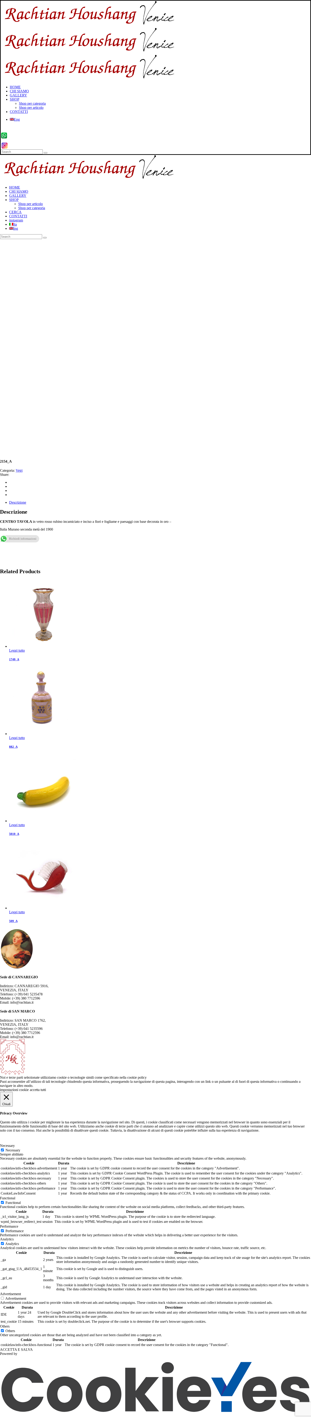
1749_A (14, 659)
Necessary (12, 1150)
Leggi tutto (17, 650)
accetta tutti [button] (38, 1090)
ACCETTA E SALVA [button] (16, 1349)
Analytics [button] (7, 1239)
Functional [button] (7, 1198)
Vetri (19, 470)
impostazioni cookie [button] (14, 1090)
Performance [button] (9, 1226)
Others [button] (5, 1326)
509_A (13, 921)
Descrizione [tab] (17, 502)
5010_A (14, 834)
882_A (13, 746)
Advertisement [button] (10, 1294)
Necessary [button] (7, 1146)
